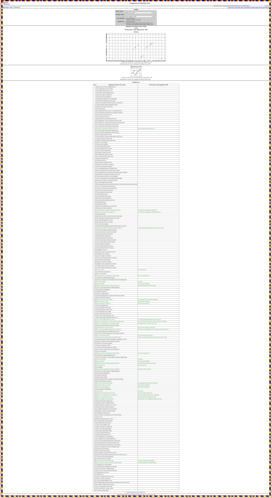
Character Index (254, 7)
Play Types (261, 7)
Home (215, 5)
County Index (237, 7)
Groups (225, 5)
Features (220, 5)
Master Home (5, 7)
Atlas (11, 7)
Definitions (267, 7)
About (247, 5)
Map (242, 7)
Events (229, 5)
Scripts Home (231, 7)
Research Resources (237, 5)
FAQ (244, 5)
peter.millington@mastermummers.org (136, 494)
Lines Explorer (247, 7)
